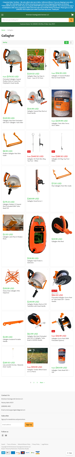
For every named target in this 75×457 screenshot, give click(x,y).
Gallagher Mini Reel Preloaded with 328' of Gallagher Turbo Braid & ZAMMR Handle (36, 338)
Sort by (5, 42)
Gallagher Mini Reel (58, 241)
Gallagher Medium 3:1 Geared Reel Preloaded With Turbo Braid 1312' (12, 206)
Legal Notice (45, 444)
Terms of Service (11, 444)
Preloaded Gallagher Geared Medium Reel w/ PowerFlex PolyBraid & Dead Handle (12, 81)
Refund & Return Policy (24, 444)
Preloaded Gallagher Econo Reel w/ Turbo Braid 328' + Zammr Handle (62, 299)
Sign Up (29, 425)
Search (3, 444)
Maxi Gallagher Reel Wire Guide (61, 186)
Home (3, 30)
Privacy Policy (36, 444)
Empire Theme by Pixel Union (9, 448)
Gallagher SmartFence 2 (34, 201)
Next (41, 382)
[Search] (71, 20)
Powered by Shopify (23, 448)
